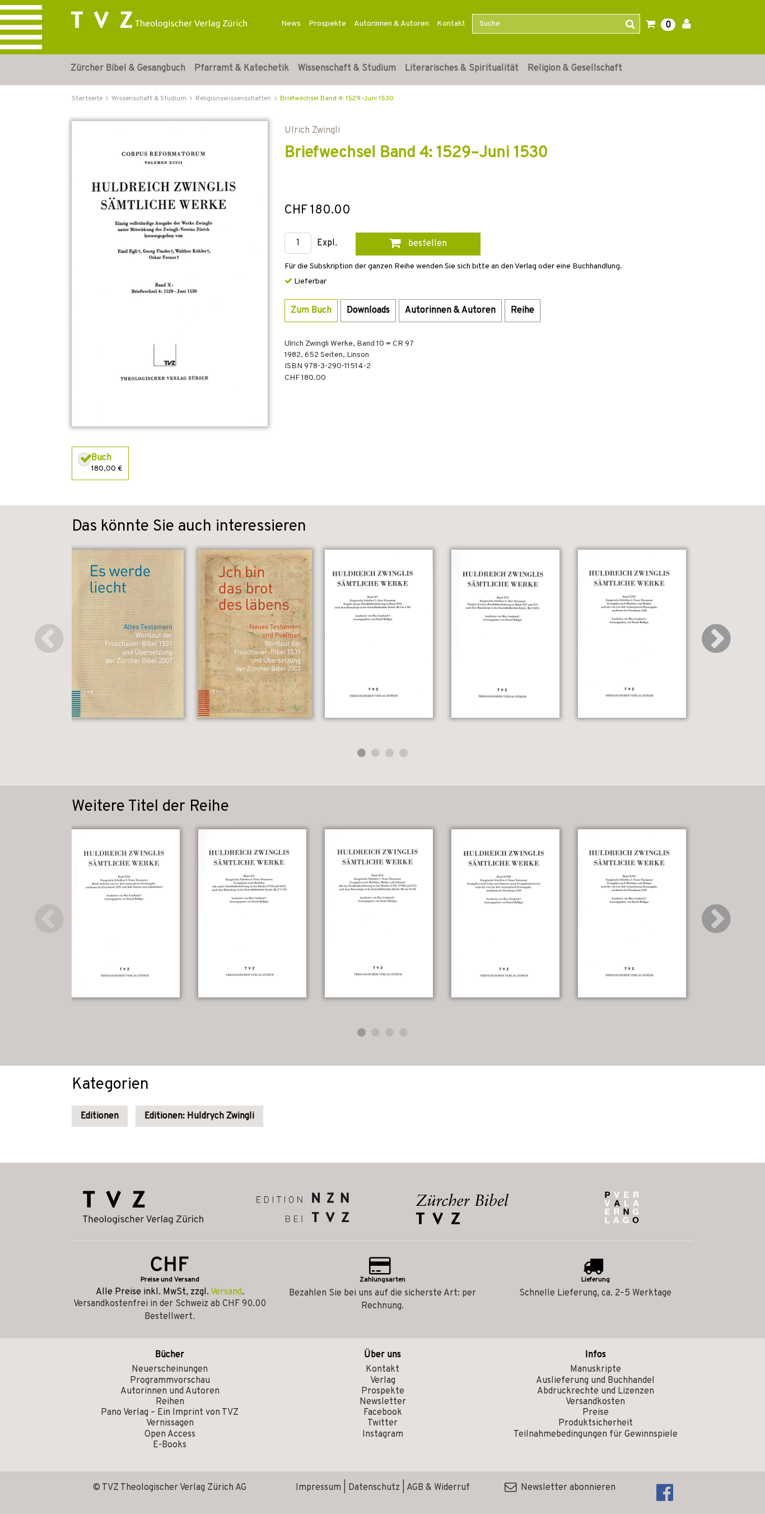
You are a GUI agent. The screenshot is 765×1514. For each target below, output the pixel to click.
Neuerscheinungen (170, 1369)
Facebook (382, 1412)
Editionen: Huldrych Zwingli (199, 1116)
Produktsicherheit (595, 1423)
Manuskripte (595, 1369)
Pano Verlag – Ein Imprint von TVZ (170, 1412)
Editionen (100, 1116)
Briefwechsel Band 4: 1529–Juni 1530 (337, 98)
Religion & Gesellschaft (575, 68)
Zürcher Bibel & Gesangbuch (128, 68)
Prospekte (327, 24)
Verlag (382, 1380)
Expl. (327, 243)
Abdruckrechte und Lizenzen (595, 1391)
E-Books (169, 1445)
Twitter (382, 1423)
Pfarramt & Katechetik (241, 68)
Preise (595, 1412)
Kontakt (451, 24)
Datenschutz (374, 1487)
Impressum (318, 1487)
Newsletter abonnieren (565, 1487)
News (291, 24)
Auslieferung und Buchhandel (595, 1380)
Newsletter (383, 1402)
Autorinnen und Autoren (170, 1391)
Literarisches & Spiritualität (462, 68)
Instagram (382, 1434)
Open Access (169, 1434)
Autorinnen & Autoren (391, 24)
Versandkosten (595, 1402)
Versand (226, 1292)
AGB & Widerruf (438, 1487)
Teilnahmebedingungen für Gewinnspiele (596, 1434)
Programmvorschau (170, 1380)
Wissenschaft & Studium (347, 68)
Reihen (170, 1402)
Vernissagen (170, 1423)
